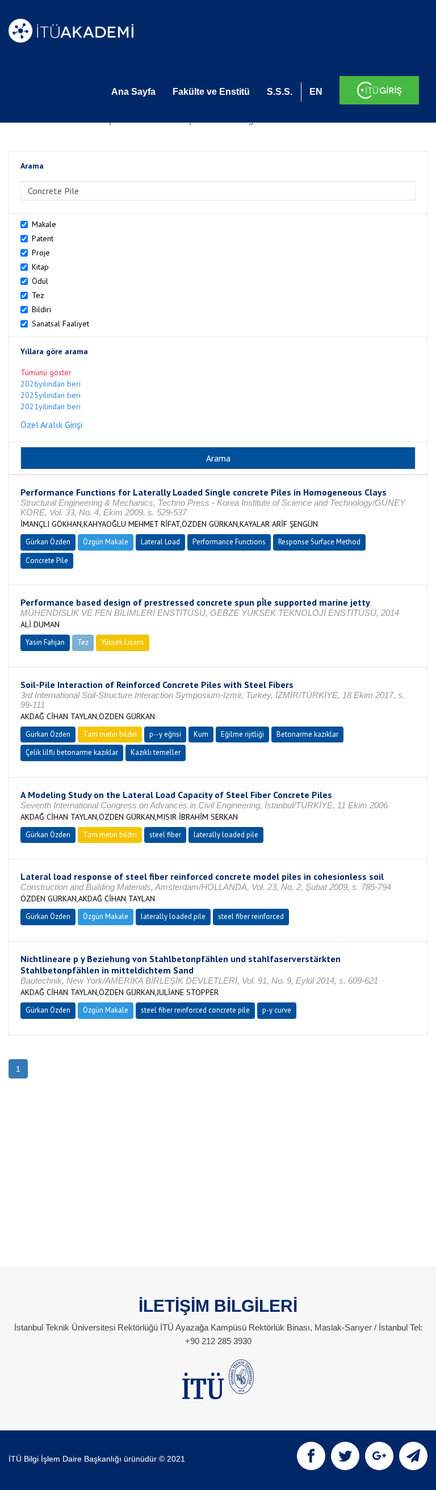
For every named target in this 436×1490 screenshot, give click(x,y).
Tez (38, 295)
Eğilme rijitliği (242, 734)
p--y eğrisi (165, 734)
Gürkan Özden (48, 542)
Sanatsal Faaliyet (60, 323)
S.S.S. (279, 91)
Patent (42, 238)
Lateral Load (160, 542)
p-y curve (276, 1010)
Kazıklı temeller (156, 752)
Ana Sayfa (133, 91)
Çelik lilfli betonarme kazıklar (72, 752)
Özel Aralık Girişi (51, 424)
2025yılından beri (50, 395)
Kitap (40, 267)
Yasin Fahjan (45, 642)
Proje (41, 252)
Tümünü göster (46, 372)
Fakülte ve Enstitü (211, 91)
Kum (201, 734)
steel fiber (165, 835)
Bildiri (41, 309)
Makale (44, 224)
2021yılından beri (50, 406)
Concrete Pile (47, 560)
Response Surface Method (319, 542)
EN (315, 91)
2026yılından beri (50, 384)
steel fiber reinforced (251, 916)
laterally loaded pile (226, 835)
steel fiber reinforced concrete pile (195, 1010)
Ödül (40, 281)
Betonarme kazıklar (307, 734)
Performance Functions (229, 542)
